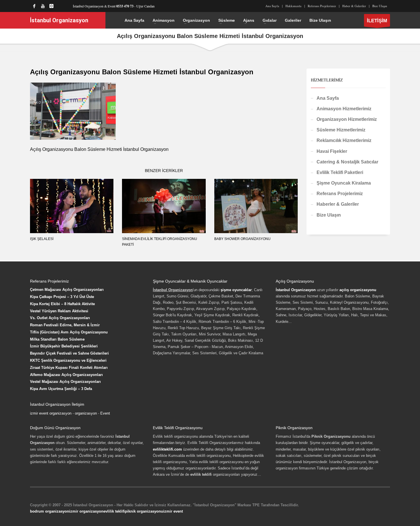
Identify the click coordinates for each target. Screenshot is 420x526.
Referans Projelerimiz (322, 6)
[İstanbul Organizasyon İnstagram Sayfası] (51, 6)
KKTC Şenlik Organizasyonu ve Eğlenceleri (68, 360)
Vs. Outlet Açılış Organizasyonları (60, 318)
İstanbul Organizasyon (296, 290)
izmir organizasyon (86, 511)
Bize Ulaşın (379, 6)
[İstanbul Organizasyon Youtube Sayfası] (43, 6)
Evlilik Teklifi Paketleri (340, 172)
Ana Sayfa (272, 6)
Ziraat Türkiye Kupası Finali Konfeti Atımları (69, 367)
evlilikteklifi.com (167, 449)
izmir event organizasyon (50, 413)
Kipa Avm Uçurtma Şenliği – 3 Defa (61, 389)
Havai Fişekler (332, 151)
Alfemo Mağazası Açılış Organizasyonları (66, 375)
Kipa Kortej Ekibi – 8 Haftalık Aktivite (62, 304)
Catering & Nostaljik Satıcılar (347, 161)
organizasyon (86, 413)
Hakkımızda (293, 6)
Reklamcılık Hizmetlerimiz (344, 140)
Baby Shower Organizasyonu (242, 239)
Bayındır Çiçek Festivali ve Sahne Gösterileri (69, 353)
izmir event (173, 511)
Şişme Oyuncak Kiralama (344, 183)
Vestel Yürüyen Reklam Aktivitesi (59, 311)
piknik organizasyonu (144, 511)
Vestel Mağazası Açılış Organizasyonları (65, 381)
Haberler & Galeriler (338, 204)
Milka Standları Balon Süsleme (57, 339)
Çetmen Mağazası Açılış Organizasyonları (67, 289)
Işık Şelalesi (41, 239)
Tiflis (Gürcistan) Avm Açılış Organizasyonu (69, 332)
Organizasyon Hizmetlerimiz (347, 119)
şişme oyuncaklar (236, 290)
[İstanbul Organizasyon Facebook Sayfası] (34, 6)
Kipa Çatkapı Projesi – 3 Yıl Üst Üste (62, 297)
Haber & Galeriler (354, 6)
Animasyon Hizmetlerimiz (344, 108)
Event (105, 413)
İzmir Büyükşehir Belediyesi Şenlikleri (64, 346)
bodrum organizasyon (49, 511)
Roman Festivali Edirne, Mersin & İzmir (65, 325)
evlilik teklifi (114, 511)
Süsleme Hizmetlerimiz (341, 129)
